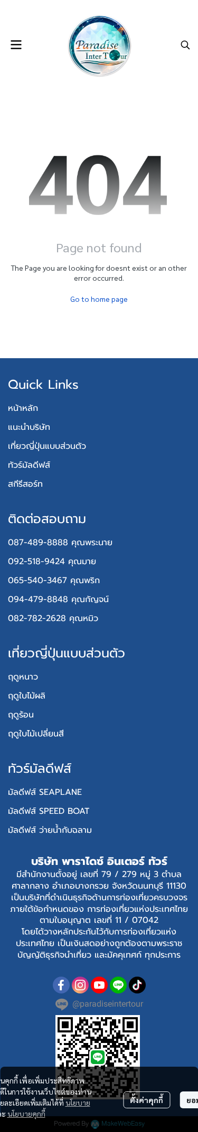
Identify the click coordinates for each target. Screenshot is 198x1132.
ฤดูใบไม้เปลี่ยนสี (36, 733)
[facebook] (61, 985)
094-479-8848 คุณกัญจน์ (58, 599)
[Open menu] (15, 44)
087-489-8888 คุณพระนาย (60, 542)
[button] (185, 44)
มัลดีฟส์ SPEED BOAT (48, 811)
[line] (118, 985)
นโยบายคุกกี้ (26, 1113)
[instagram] (80, 985)
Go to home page (99, 298)
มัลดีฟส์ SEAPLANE (45, 792)
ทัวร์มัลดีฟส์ (29, 465)
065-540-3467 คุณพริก (54, 580)
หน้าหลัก (23, 408)
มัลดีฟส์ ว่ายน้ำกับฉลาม (50, 830)
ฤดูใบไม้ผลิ (26, 696)
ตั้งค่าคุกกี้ (146, 1100)
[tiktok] (137, 985)
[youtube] (99, 985)
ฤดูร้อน (21, 714)
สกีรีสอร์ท (25, 484)
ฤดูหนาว (23, 677)
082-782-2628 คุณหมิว (53, 618)
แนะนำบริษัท (29, 427)
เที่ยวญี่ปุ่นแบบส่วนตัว (47, 446)
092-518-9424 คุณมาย (52, 561)
